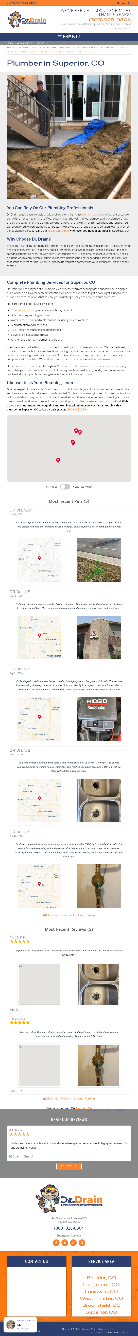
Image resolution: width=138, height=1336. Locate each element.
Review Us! (69, 1166)
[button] (73, 443)
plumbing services (93, 214)
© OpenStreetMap (84, 1108)
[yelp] (128, 3)
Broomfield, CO (101, 1305)
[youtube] (123, 3)
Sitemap (109, 1329)
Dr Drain (121, 1110)
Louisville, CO (101, 1291)
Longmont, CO (101, 1285)
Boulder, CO (101, 1278)
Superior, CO (101, 1312)
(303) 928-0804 (110, 20)
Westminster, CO (101, 1298)
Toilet (14, 330)
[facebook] (113, 3)
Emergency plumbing (24, 310)
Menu (71, 37)
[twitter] (118, 3)
